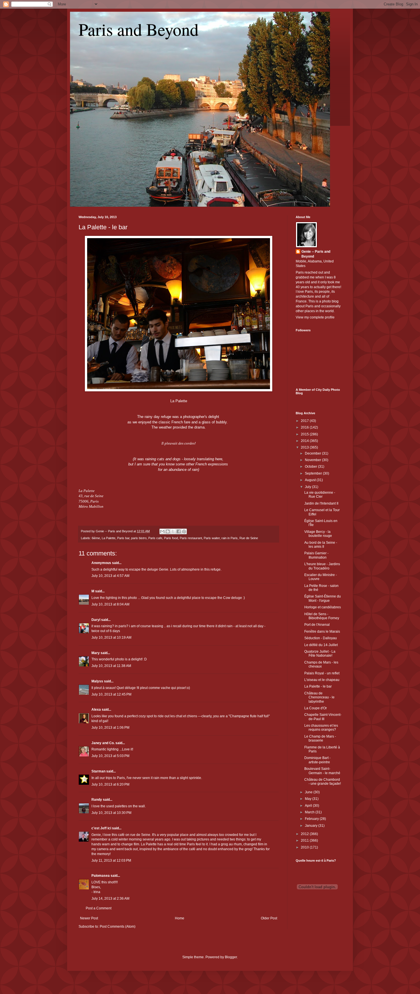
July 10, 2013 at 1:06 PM (110, 728)
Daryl (95, 620)
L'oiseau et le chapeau (321, 680)
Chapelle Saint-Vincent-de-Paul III (322, 717)
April (309, 806)
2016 (305, 427)
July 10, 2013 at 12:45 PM (111, 694)
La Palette (108, 538)
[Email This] (162, 531)
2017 (305, 421)
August (311, 480)
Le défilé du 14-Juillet (321, 645)
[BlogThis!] (168, 531)
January (311, 826)
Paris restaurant (191, 538)
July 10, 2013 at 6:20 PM (110, 784)
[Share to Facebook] (178, 531)
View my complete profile (315, 317)
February (312, 819)
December (313, 453)
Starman (98, 771)
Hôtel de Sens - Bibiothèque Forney (321, 616)
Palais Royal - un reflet (321, 673)
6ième (96, 538)
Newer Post (89, 918)
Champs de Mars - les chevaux (321, 664)
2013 (305, 447)
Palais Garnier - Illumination (316, 555)
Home (179, 918)
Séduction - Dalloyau (320, 638)
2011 (305, 840)
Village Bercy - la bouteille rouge (318, 534)
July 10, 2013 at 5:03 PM (110, 756)
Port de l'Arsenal (317, 625)
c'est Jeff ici (101, 828)
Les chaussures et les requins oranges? (321, 728)
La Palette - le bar (103, 227)
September (314, 473)
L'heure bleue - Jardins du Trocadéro (322, 566)
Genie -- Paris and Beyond (315, 254)
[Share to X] (173, 531)
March (310, 812)
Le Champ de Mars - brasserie (320, 738)
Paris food (171, 538)
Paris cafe (155, 538)
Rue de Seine (248, 538)
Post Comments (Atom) (117, 927)
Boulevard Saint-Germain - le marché (322, 771)
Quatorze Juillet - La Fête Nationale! (319, 654)
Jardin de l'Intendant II (321, 503)
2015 (305, 434)
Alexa (96, 710)
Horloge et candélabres (322, 607)
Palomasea (100, 876)
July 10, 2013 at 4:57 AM (110, 576)
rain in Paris (229, 538)
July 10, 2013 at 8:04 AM (110, 604)
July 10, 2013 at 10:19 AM (111, 638)
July (308, 487)
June (309, 792)
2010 (305, 847)
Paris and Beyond (139, 29)
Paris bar (123, 538)
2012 (305, 834)
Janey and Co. (103, 743)
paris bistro (139, 538)
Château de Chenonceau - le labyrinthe (319, 697)
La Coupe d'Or (315, 708)
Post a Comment (98, 908)
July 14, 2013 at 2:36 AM (110, 899)
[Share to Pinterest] (184, 531)
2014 (305, 441)
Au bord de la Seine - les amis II (320, 545)
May (308, 799)
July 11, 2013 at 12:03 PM (111, 860)
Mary (95, 653)
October (311, 467)
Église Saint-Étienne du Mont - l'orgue (322, 598)
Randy (96, 800)
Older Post (269, 918)
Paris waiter (212, 538)
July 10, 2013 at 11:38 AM (111, 666)
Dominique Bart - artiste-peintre (317, 760)
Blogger (231, 957)
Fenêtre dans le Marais (322, 632)
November (313, 460)
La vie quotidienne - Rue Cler (319, 495)
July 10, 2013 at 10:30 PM (111, 813)
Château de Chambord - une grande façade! (322, 782)
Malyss (97, 681)
